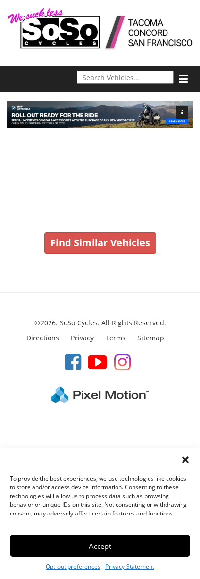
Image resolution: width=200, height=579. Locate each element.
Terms (115, 337)
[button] (185, 460)
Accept (100, 546)
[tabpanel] (100, 114)
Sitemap (150, 337)
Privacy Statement (129, 567)
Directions (42, 337)
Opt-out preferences (73, 567)
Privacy (82, 337)
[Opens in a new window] (73, 361)
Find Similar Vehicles (100, 242)
